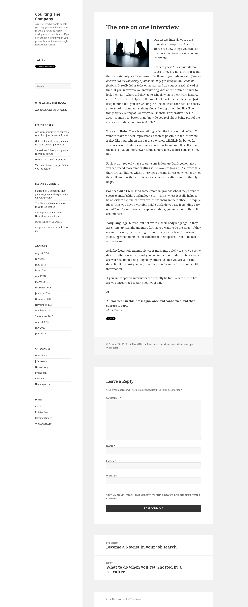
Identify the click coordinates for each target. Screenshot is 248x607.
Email (111, 460)
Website (111, 475)
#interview (169, 344)
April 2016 (40, 276)
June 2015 (40, 333)
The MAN (137, 344)
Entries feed (42, 412)
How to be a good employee (50, 159)
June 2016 (40, 264)
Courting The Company (47, 16)
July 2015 (40, 327)
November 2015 (44, 304)
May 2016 (40, 270)
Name (110, 445)
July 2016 (40, 258)
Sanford (39, 190)
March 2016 (41, 281)
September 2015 (44, 316)
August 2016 (42, 253)
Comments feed (43, 418)
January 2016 (42, 293)
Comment (113, 397)
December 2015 (43, 299)
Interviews (41, 355)
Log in (38, 406)
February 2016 (43, 287)
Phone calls (41, 372)
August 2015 (42, 322)
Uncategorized (43, 384)
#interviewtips (185, 344)
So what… (57, 221)
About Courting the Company (51, 109)
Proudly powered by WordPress (123, 599)
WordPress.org (43, 423)
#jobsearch (112, 347)
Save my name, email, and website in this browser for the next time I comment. (153, 497)
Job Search (41, 361)
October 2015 (42, 310)
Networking (42, 367)
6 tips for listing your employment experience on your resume (51, 194)
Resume (39, 378)
